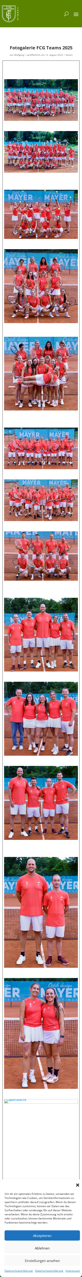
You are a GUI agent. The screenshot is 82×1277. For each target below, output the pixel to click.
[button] (77, 1185)
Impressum (73, 1271)
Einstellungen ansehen (42, 1260)
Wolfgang (19, 54)
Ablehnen (42, 1248)
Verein (69, 54)
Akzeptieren (42, 1235)
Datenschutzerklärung (19, 1271)
